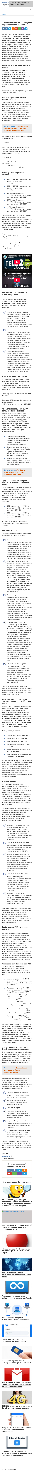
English (4, 14)
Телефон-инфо (8, 3)
